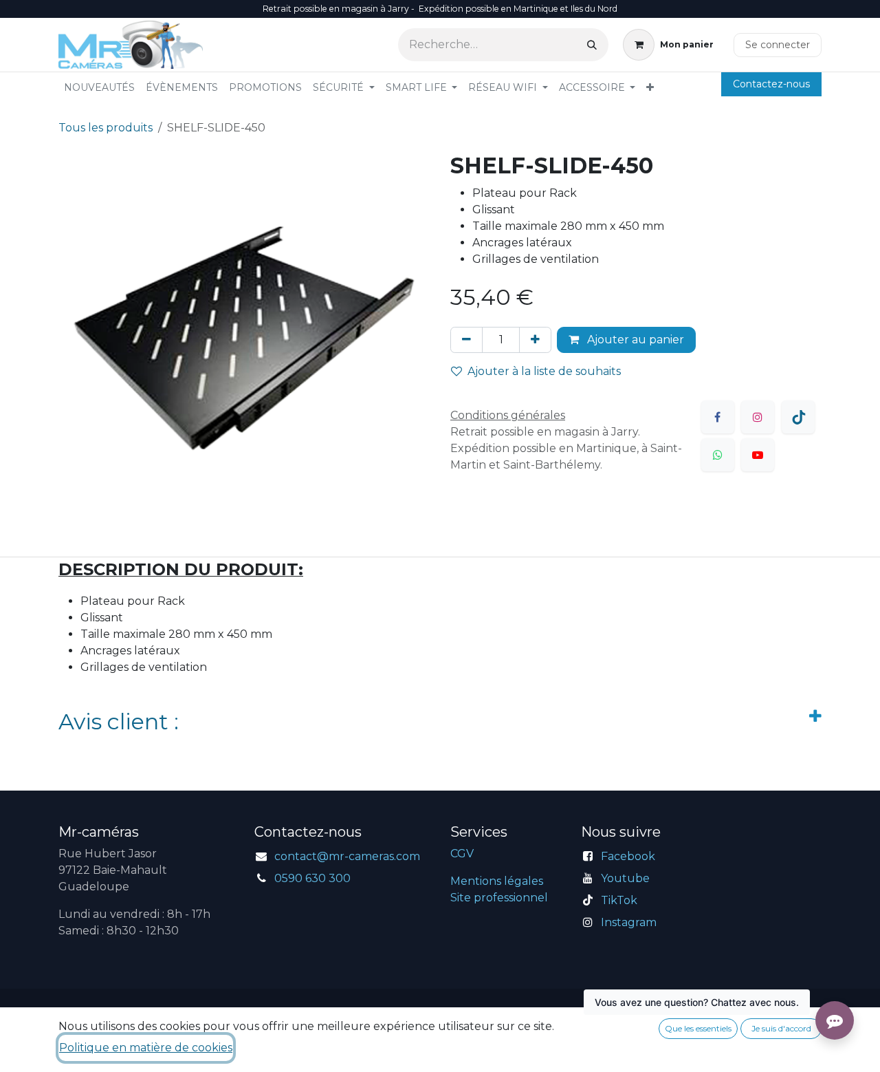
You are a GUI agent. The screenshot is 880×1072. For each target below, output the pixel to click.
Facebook (628, 856)
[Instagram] (757, 416)
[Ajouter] (535, 340)
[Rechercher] (591, 44)
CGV (462, 853)
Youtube (625, 878)
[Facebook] (717, 416)
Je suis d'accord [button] (781, 1028)
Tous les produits (105, 127)
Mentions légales (496, 881)
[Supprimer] (466, 340)
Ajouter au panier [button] (634, 339)
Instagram (629, 922)
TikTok (619, 900)
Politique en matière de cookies (145, 1047)
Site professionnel (499, 897)
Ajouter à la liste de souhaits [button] (544, 371)
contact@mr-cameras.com (347, 856)
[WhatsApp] (717, 454)
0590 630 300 (312, 878)
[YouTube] (757, 454)
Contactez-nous (771, 84)
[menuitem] (99, 87)
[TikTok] (798, 416)
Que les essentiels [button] (698, 1028)
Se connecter (777, 45)
